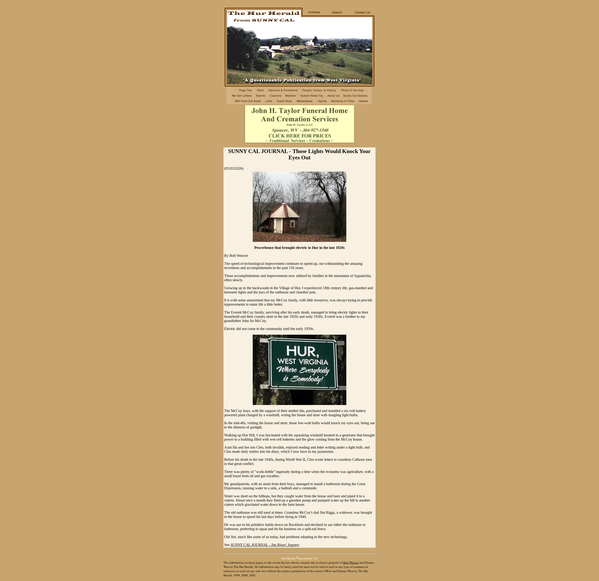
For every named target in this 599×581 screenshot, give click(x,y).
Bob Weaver (351, 562)
